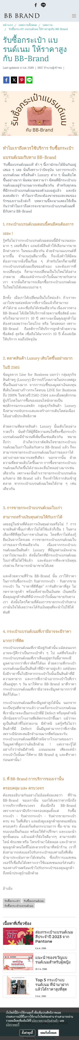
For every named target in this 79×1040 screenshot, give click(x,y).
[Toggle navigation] (74, 16)
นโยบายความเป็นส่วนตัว (45, 1020)
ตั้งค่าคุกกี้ (27, 1032)
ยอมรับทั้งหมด (48, 1032)
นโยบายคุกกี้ (12, 1024)
